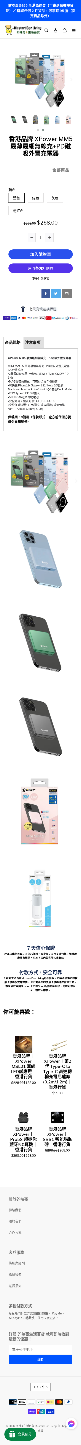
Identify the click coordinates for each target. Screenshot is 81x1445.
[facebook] (45, 293)
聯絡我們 (15, 1210)
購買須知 (15, 1275)
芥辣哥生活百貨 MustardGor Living (36, 1425)
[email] (67, 293)
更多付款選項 (40, 278)
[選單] (73, 30)
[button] (38, 130)
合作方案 (15, 1233)
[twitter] (56, 293)
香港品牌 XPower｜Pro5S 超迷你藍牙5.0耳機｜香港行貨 (23, 1139)
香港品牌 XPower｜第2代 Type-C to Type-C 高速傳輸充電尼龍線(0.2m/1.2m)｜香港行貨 (57, 1071)
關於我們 (15, 1221)
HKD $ (39, 1387)
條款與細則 (17, 1263)
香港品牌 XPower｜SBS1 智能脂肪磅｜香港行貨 (57, 1136)
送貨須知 (15, 1286)
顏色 (11, 190)
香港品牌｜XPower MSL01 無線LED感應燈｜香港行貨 (23, 1066)
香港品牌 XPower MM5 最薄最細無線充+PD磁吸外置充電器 (41, 146)
